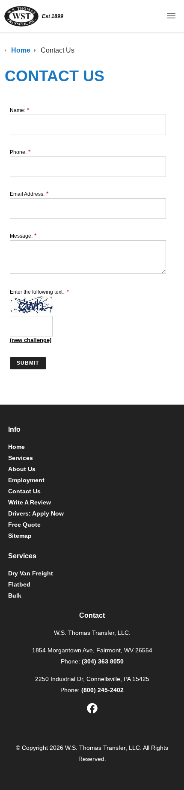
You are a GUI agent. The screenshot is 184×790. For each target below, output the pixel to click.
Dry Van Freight (30, 573)
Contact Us (24, 491)
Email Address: (27, 194)
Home (16, 446)
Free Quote (24, 524)
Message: (21, 236)
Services (20, 457)
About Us (22, 469)
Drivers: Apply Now (36, 513)
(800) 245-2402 (102, 690)
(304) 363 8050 (103, 661)
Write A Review (29, 502)
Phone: (18, 152)
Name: (17, 110)
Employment (26, 480)
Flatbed (19, 584)
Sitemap (20, 535)
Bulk (14, 595)
